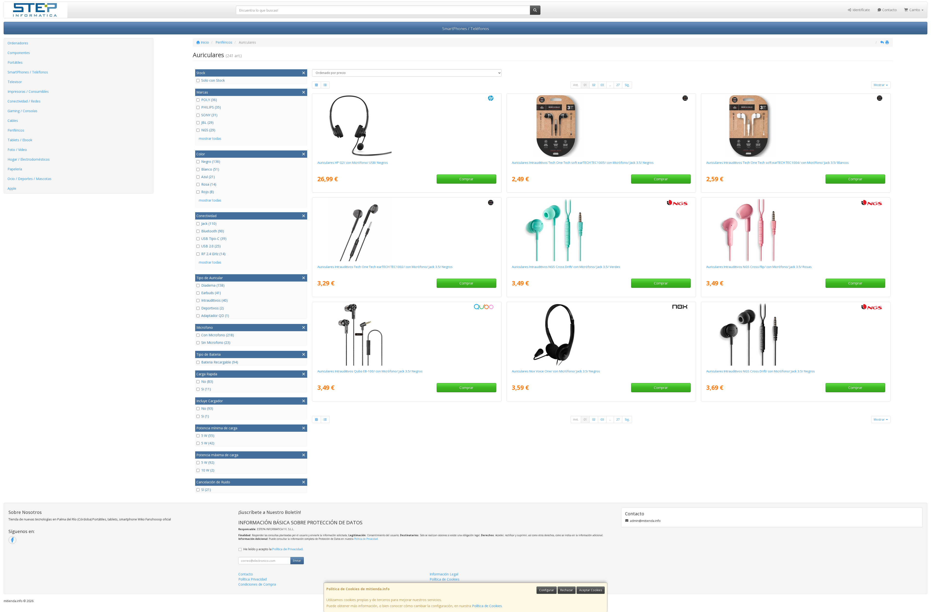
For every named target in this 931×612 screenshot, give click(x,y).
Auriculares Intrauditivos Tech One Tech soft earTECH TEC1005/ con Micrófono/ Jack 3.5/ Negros (583, 162)
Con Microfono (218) (217, 335)
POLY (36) (209, 99)
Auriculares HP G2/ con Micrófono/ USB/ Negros (352, 162)
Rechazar (566, 590)
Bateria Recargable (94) (219, 362)
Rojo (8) (207, 191)
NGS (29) (208, 130)
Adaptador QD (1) (215, 315)
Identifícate (860, 10)
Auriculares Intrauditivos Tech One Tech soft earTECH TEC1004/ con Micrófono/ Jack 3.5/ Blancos (777, 162)
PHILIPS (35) (211, 107)
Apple (12, 188)
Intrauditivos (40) (214, 300)
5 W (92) (207, 462)
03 (602, 85)
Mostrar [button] (879, 85)
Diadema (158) (213, 285)
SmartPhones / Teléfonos (465, 28)
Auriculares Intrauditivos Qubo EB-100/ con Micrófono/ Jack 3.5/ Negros (370, 371)
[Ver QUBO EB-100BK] (406, 335)
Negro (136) (210, 161)
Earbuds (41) (211, 292)
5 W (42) (207, 443)
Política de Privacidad (366, 539)
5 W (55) (207, 435)
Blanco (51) (210, 169)
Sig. (627, 85)
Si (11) (206, 389)
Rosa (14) (208, 184)
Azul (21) (208, 176)
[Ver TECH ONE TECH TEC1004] (795, 126)
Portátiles (15, 62)
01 (585, 85)
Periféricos (16, 130)
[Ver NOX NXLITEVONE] (601, 335)
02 (593, 85)
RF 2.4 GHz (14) (213, 253)
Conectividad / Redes (24, 101)
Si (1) (205, 416)
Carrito (914, 10)
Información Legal (444, 574)
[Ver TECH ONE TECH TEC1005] (601, 126)
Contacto (889, 10)
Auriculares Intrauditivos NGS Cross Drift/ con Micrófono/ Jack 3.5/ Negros (760, 371)
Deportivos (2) (212, 308)
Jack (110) (209, 223)
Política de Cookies (487, 606)
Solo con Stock (213, 80)
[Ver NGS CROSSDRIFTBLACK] (795, 335)
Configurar (546, 590)
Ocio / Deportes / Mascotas (29, 178)
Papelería (15, 169)
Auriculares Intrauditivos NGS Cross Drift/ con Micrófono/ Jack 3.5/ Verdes (566, 267)
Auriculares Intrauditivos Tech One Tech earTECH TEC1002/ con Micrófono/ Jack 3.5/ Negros (385, 267)
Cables (13, 120)
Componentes (19, 52)
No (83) (207, 381)
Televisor (15, 81)
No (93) (207, 408)
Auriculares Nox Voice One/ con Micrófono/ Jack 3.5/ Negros (556, 371)
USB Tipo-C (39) (213, 238)
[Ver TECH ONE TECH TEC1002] (406, 230)
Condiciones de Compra (257, 584)
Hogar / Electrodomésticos (29, 159)
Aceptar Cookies (590, 590)
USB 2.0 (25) (211, 246)
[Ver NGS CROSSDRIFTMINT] (601, 230)
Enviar (297, 560)
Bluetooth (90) (212, 231)
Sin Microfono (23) (215, 342)
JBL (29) (207, 122)
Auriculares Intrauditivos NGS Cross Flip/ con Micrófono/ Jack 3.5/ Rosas (759, 267)
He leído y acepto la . (273, 549)
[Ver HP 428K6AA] (406, 126)
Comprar (466, 179)
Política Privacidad (252, 579)
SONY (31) (209, 115)
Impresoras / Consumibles (28, 91)
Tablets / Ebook (20, 140)
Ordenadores (18, 43)
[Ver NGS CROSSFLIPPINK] (795, 230)
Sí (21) (206, 489)
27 (618, 85)
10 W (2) (207, 470)
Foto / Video (17, 149)
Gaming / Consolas (22, 111)
